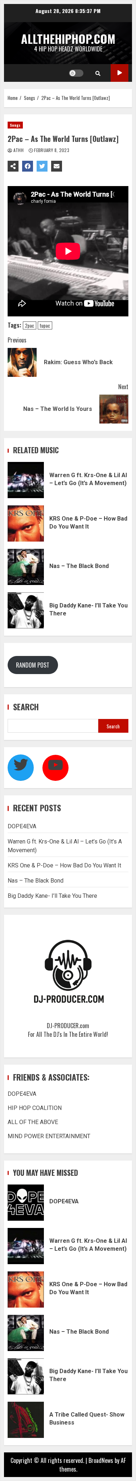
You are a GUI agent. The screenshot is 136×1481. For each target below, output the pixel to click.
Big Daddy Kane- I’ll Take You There (26, 610)
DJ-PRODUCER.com (68, 1025)
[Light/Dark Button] (76, 73)
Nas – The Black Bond (26, 567)
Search (26, 707)
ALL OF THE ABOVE (33, 1122)
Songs (15, 125)
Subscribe (119, 73)
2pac (29, 325)
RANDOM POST (32, 665)
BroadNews (100, 1460)
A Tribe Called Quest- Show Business (26, 1420)
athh (18, 150)
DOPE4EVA (22, 826)
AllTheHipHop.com (68, 38)
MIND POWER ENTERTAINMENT (49, 1136)
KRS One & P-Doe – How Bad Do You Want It (26, 523)
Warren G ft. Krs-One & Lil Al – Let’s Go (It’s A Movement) (26, 480)
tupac (45, 325)
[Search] (97, 73)
